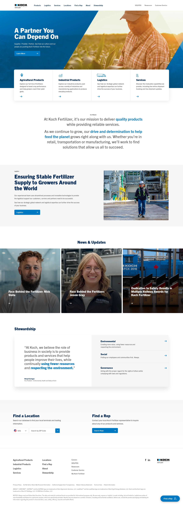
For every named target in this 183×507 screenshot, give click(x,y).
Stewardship (98, 5)
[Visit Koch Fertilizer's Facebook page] (146, 460)
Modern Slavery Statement (84, 485)
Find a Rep (78, 5)
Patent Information (109, 485)
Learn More (21, 53)
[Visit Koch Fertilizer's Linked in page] (149, 460)
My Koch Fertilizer (78, 473)
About (88, 5)
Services (57, 5)
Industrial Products (22, 464)
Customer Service (161, 5)
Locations (67, 5)
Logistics (47, 5)
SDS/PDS (138, 5)
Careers (74, 460)
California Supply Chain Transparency (63, 485)
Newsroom (148, 5)
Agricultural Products (23, 460)
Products (37, 5)
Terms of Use (98, 485)
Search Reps (99, 431)
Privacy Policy (17, 485)
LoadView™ (80, 489)
